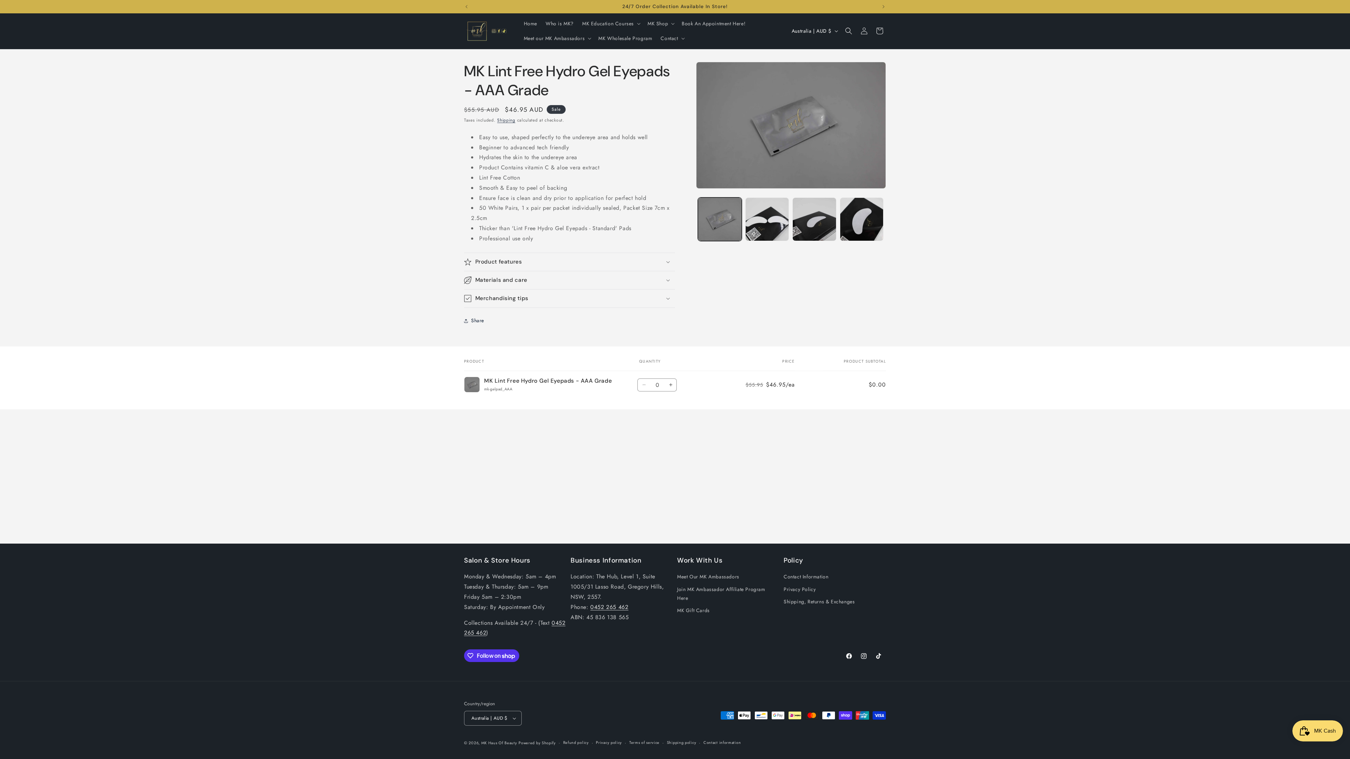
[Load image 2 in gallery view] (767, 219)
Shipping (506, 120)
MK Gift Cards (693, 610)
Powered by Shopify (537, 743)
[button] (610, 23)
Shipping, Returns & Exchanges (819, 601)
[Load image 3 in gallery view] (814, 219)
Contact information (722, 742)
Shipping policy (681, 742)
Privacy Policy (800, 589)
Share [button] (477, 320)
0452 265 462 (609, 607)
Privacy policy (609, 742)
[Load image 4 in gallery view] (862, 219)
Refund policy (576, 742)
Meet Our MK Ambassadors (708, 576)
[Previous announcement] (466, 6)
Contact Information (806, 576)
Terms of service (644, 742)
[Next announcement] (883, 6)
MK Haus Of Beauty (499, 743)
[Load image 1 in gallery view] (720, 219)
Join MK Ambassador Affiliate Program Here (721, 594)
